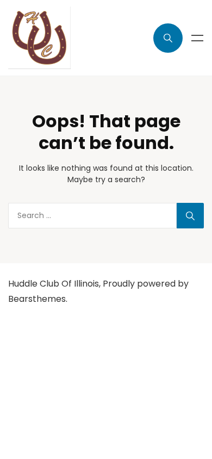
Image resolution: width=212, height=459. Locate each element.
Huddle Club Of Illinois (53, 283)
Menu (197, 38)
